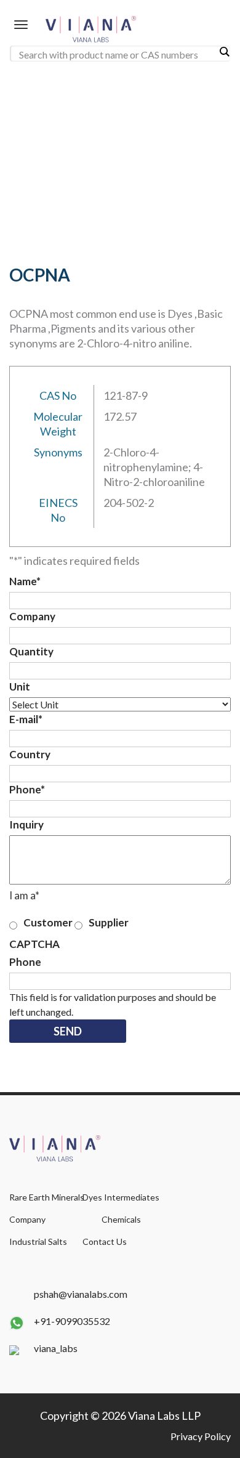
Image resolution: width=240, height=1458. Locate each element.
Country (29, 754)
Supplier (109, 922)
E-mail (25, 719)
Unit (19, 686)
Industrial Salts (38, 1241)
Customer (48, 922)
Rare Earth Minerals (46, 1197)
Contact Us (104, 1241)
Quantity (31, 651)
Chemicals (121, 1219)
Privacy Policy (200, 1436)
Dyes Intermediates (120, 1197)
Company (32, 616)
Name (25, 581)
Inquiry (26, 824)
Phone (27, 789)
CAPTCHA (34, 944)
